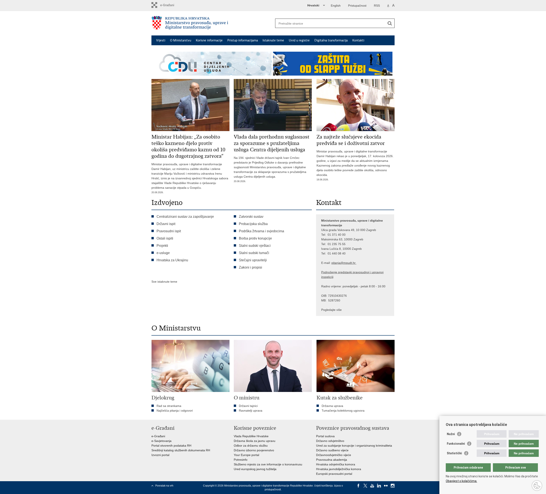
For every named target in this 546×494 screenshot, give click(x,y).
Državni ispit (166, 224)
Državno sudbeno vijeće (332, 450)
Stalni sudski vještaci (255, 245)
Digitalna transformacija (331, 40)
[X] (365, 486)
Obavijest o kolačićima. (461, 481)
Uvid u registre (299, 40)
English (336, 5)
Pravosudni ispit (169, 231)
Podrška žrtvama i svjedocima (261, 231)
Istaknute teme (273, 40)
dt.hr (352, 263)
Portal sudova (325, 436)
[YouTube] (372, 486)
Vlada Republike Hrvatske (251, 436)
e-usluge (163, 253)
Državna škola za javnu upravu (254, 441)
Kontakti (358, 40)
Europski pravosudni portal (334, 473)
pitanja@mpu (340, 263)
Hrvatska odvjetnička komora (335, 464)
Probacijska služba (253, 224)
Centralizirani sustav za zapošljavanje (185, 216)
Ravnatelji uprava (250, 410)
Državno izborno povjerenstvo (254, 450)
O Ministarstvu (180, 40)
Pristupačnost (357, 5)
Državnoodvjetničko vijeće (333, 455)
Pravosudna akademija (331, 459)
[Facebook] (358, 486)
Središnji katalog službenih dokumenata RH (180, 450)
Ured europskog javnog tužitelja (255, 469)
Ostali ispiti (165, 238)
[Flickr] (386, 486)
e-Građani (158, 436)
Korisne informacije (209, 40)
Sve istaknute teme (164, 281)
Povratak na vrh (164, 485)
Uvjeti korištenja (323, 485)
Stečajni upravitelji (253, 260)
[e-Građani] (169, 5)
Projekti (162, 245)
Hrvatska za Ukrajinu (172, 260)
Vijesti (160, 40)
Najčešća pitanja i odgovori (175, 410)
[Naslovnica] (212, 23)
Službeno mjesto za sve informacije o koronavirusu (268, 464)
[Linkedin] (379, 486)
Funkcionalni (456, 443)
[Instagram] (393, 486)
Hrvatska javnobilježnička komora (338, 469)
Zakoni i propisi (250, 267)
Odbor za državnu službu (251, 445)
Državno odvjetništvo (330, 441)
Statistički (454, 453)
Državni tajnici (248, 406)
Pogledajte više (331, 309)
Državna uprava (332, 406)
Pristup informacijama (242, 40)
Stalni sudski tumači (254, 253)
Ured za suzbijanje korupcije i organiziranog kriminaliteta (354, 445)
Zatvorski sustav (251, 216)
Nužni (451, 434)
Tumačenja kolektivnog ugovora (343, 410)
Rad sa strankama (169, 406)
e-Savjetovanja (161, 441)
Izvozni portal (160, 455)
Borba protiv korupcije (255, 238)
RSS (377, 5)
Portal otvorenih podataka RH (171, 445)
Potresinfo (240, 459)
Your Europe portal (246, 455)
